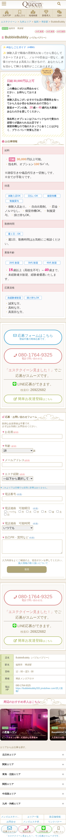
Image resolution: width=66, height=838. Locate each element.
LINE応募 (43, 831)
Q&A (59, 15)
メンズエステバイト (11, 816)
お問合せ (11, 821)
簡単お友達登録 (34, 399)
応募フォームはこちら (35, 337)
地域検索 (33, 15)
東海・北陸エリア (11, 774)
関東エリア (8, 764)
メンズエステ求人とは (34, 821)
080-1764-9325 (34, 356)
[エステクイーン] (33, 4)
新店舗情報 (55, 816)
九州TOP (6, 15)
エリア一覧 (33, 816)
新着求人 (46, 15)
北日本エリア (9, 754)
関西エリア (8, 784)
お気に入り (20, 15)
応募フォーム (9, 831)
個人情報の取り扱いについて (33, 563)
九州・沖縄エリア (11, 803)
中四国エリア (9, 793)
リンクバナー (55, 821)
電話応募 (26, 831)
